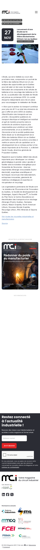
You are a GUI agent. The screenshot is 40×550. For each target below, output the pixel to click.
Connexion (6, 547)
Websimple (32, 545)
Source (5, 223)
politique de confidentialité (10, 467)
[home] (11, 12)
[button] (36, 12)
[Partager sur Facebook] (26, 67)
